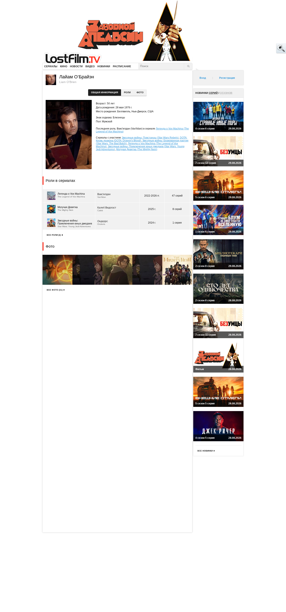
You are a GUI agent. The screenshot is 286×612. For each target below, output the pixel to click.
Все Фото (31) (55, 290)
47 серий (177, 195)
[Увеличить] (57, 270)
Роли (127, 92)
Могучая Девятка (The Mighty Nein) (136, 149)
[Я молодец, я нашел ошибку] (265, 48)
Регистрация (227, 78)
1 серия (177, 222)
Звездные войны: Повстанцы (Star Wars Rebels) (150, 137)
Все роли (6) (54, 235)
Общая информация (104, 92)
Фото (140, 92)
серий (213, 93)
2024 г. (152, 222)
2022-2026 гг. (152, 195)
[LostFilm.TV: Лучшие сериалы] (75, 57)
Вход (203, 78)
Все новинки (205, 451)
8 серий (177, 209)
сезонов (226, 93)
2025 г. (152, 209)
